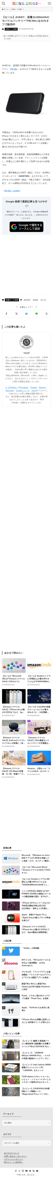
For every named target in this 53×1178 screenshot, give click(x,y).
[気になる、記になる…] (26, 3)
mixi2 (34, 390)
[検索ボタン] (3, 3)
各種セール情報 (11, 29)
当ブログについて (11, 1153)
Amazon (27, 300)
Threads (33, 387)
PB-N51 (14, 69)
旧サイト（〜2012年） (13, 1162)
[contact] (37, 1171)
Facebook (24, 387)
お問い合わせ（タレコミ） (15, 1156)
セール (43, 300)
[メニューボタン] (49, 3)
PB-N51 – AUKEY (12, 191)
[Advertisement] (26, 52)
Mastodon (10, 390)
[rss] (33, 1171)
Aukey (35, 300)
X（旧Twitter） (11, 387)
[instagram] (23, 1171)
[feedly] (30, 1171)
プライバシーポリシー (13, 1159)
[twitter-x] (19, 1171)
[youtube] (26, 1171)
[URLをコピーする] (46, 313)
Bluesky (42, 387)
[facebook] (16, 1171)
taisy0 (27, 353)
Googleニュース (23, 390)
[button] (6, 313)
